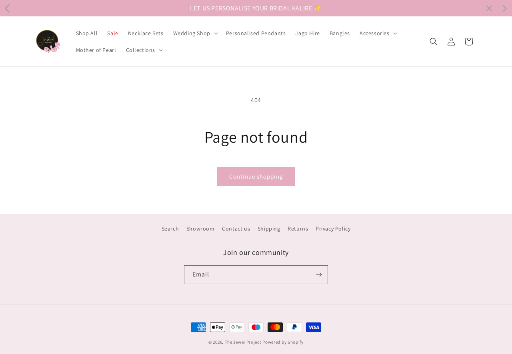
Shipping (269, 228)
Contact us (236, 228)
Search (170, 228)
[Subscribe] (319, 274)
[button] (194, 33)
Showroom (200, 228)
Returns (298, 228)
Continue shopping (256, 176)
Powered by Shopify (283, 342)
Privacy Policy (333, 228)
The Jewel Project (243, 342)
